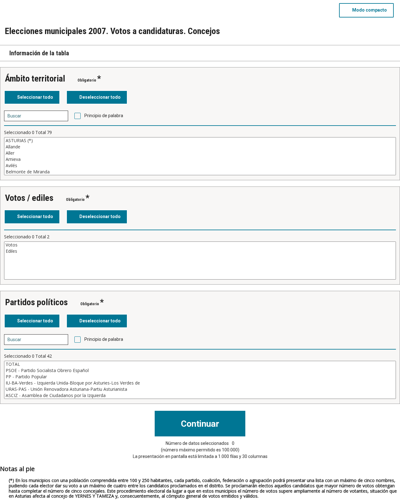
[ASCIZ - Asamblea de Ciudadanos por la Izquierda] (200, 395)
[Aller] (200, 153)
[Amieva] (200, 159)
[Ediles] (200, 251)
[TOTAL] (200, 364)
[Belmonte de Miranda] (200, 172)
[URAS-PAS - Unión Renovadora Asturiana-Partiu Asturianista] (200, 389)
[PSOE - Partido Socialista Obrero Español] (200, 370)
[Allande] (200, 147)
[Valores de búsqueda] (61, 116)
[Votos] (200, 245)
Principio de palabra (103, 115)
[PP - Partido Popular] (200, 377)
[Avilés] (200, 165)
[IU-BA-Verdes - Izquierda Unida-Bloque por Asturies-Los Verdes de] (200, 383)
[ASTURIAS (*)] (200, 140)
